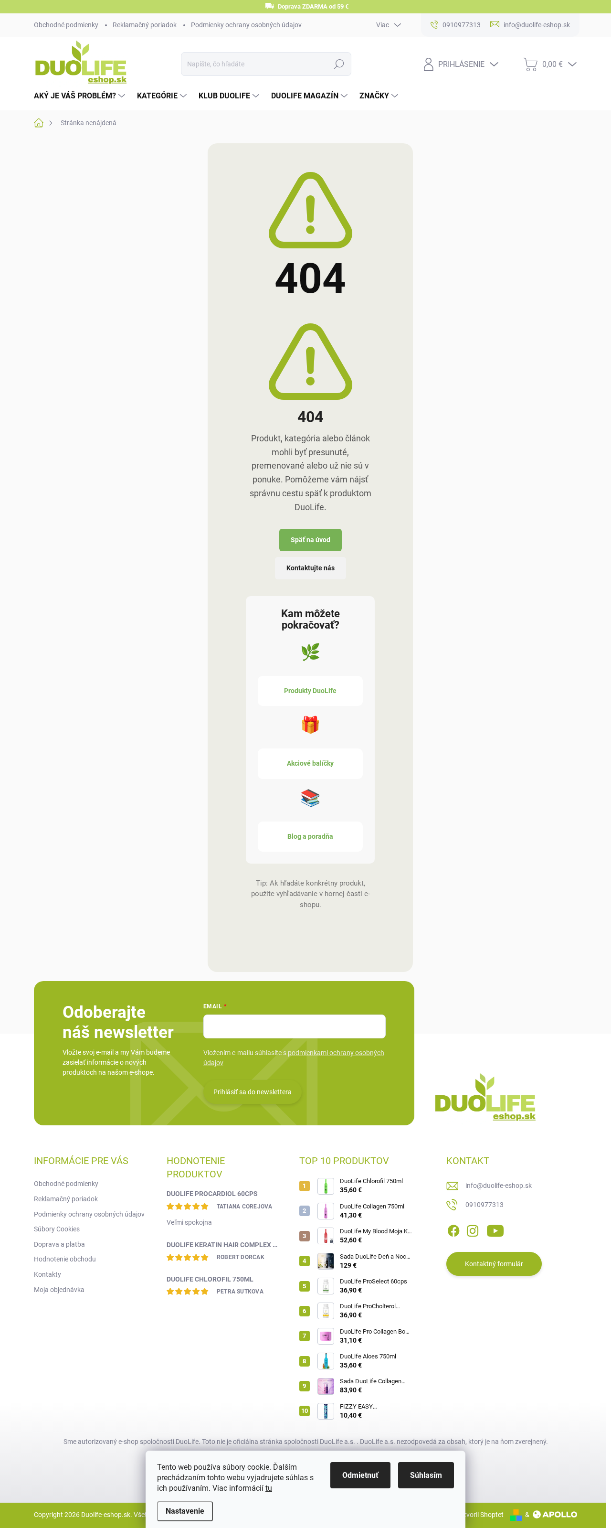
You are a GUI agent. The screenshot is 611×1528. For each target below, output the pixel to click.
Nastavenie (185, 1511)
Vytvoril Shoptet (480, 1514)
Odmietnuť (360, 1475)
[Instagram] (472, 1229)
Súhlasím (426, 1475)
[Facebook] (453, 1229)
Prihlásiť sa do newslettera (252, 1092)
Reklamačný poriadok (145, 25)
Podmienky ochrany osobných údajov (246, 25)
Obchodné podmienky (66, 25)
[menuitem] (80, 96)
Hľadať (338, 64)
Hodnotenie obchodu (65, 1259)
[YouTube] (495, 1229)
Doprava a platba (59, 1244)
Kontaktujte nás (310, 568)
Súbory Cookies (57, 1229)
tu (268, 1488)
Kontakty (47, 1274)
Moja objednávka (59, 1289)
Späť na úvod (310, 540)
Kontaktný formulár (494, 1264)
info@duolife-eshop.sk (498, 1185)
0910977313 (484, 1204)
